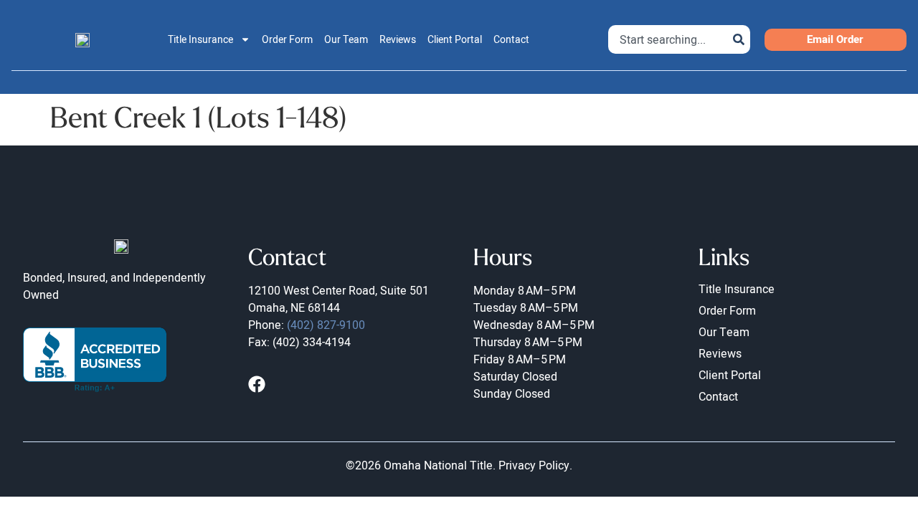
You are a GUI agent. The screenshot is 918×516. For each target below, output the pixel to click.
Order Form (287, 39)
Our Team (346, 39)
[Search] (738, 39)
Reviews (397, 39)
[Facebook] (256, 384)
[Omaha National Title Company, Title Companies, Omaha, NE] (94, 360)
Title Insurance (200, 39)
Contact (511, 39)
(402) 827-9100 (326, 325)
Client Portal (454, 39)
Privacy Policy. (535, 465)
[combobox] (667, 39)
